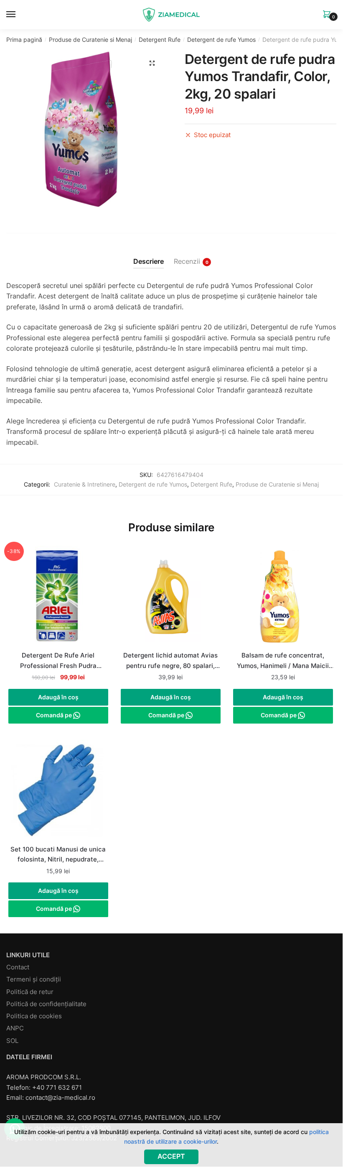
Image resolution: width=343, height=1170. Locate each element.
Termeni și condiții (33, 979)
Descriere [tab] (148, 261)
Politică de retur (29, 992)
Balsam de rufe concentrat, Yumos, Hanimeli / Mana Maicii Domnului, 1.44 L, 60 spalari (283, 661)
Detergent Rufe (159, 39)
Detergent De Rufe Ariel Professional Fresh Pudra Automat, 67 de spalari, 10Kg (58, 661)
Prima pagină (24, 39)
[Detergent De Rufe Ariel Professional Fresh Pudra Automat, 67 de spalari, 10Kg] (58, 597)
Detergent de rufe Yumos (221, 39)
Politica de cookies (34, 1016)
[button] (152, 63)
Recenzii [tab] (187, 261)
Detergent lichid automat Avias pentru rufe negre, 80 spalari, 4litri (170, 661)
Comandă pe (54, 715)
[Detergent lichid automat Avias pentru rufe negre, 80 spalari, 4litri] (171, 597)
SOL (12, 1041)
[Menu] (18, 14)
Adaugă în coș (58, 697)
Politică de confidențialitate (46, 1004)
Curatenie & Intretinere (84, 484)
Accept (171, 1156)
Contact (17, 967)
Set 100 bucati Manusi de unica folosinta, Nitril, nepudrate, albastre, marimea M (58, 855)
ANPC (15, 1028)
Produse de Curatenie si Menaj (90, 39)
